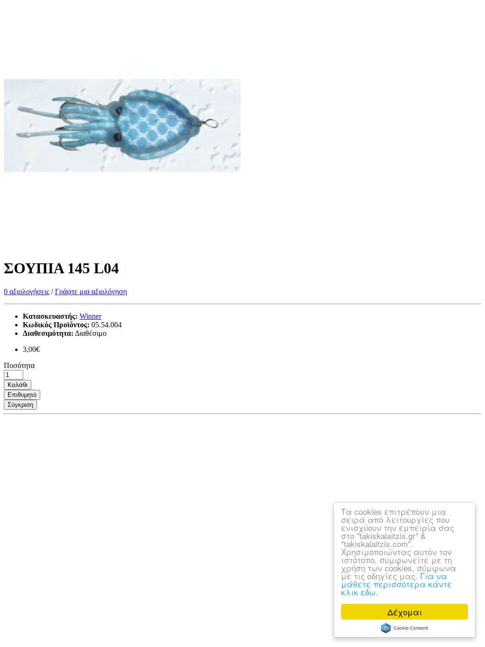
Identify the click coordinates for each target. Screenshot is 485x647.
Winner (90, 316)
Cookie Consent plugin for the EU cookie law (404, 628)
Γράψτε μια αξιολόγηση (91, 292)
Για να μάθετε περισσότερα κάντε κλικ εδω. (396, 584)
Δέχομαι (404, 612)
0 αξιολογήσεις (26, 292)
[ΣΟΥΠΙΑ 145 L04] (122, 245)
